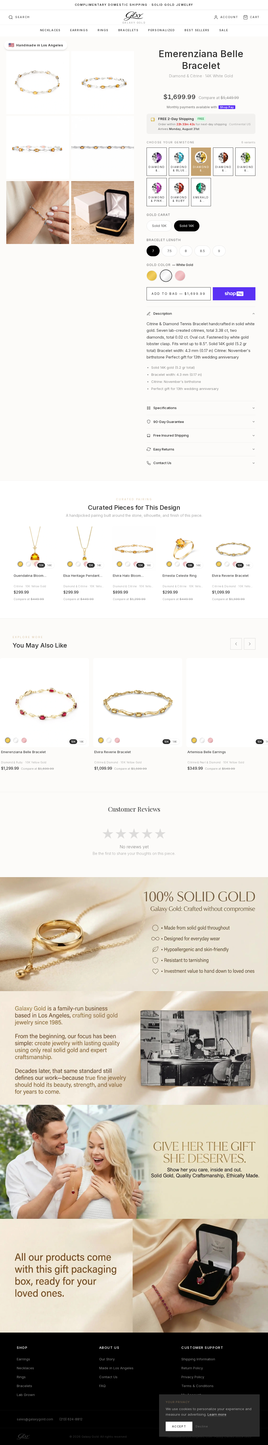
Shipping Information (198, 1359)
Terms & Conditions (197, 1386)
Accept (179, 1426)
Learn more (217, 1414)
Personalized (161, 30)
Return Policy (192, 1368)
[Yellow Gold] (152, 275)
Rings (103, 30)
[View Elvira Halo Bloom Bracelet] (134, 548)
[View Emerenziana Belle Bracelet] (44, 702)
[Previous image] (19, 548)
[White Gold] (166, 275)
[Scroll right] (249, 644)
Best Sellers (197, 30)
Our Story (107, 1359)
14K (49, 565)
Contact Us (108, 1377)
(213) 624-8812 (70, 1419)
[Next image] (51, 548)
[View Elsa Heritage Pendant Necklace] (84, 548)
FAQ (102, 1386)
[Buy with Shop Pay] (234, 293)
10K (41, 565)
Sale (223, 30)
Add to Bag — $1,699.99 (178, 294)
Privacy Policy (192, 1377)
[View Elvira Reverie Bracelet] (233, 548)
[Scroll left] (236, 644)
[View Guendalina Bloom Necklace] (35, 548)
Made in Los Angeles (116, 1368)
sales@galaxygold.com (35, 1419)
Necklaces (50, 30)
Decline (202, 1426)
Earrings (79, 30)
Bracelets (128, 30)
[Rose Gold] (180, 275)
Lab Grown (26, 1395)
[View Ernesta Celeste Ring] (183, 548)
